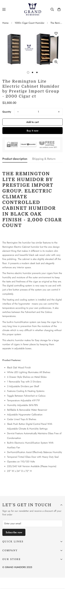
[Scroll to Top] (59, 572)
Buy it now (32, 130)
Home (5, 23)
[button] (59, 9)
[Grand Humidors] (32, 9)
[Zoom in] (55, 61)
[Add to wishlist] (55, 33)
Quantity (6, 111)
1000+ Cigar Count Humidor (29, 23)
